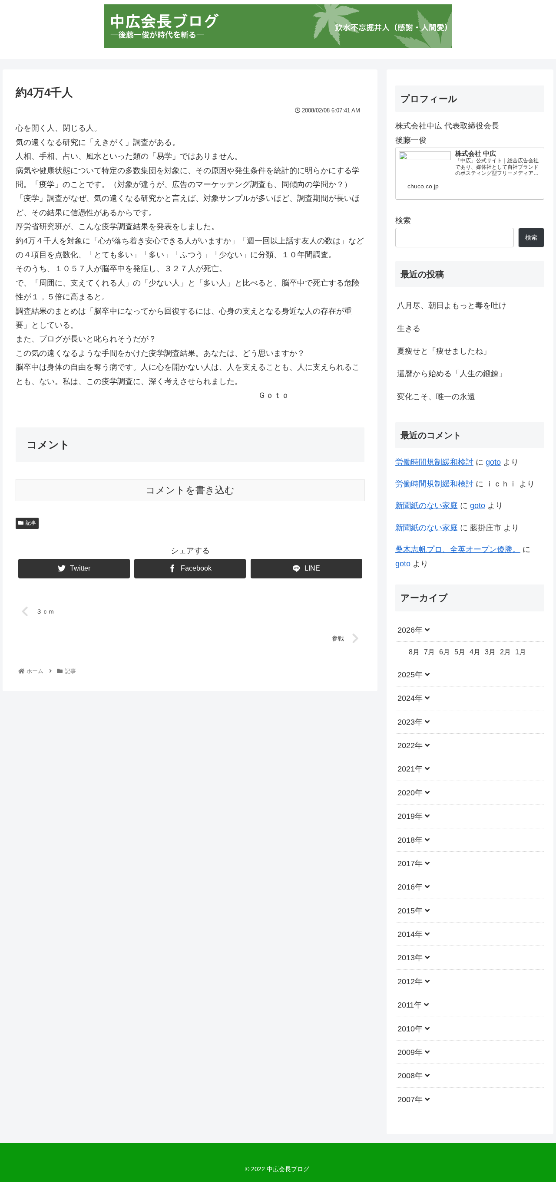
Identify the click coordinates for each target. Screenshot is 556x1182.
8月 (414, 652)
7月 (429, 652)
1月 (520, 652)
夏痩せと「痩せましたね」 (444, 351)
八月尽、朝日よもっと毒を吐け (451, 305)
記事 (31, 523)
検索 (403, 220)
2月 (505, 652)
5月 (459, 652)
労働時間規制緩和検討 (434, 462)
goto (493, 462)
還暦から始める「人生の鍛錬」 (451, 373)
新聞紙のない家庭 (426, 505)
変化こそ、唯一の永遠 (436, 396)
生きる (408, 328)
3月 (490, 652)
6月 (444, 652)
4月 (475, 652)
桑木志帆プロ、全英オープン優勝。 (457, 549)
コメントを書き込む (190, 490)
